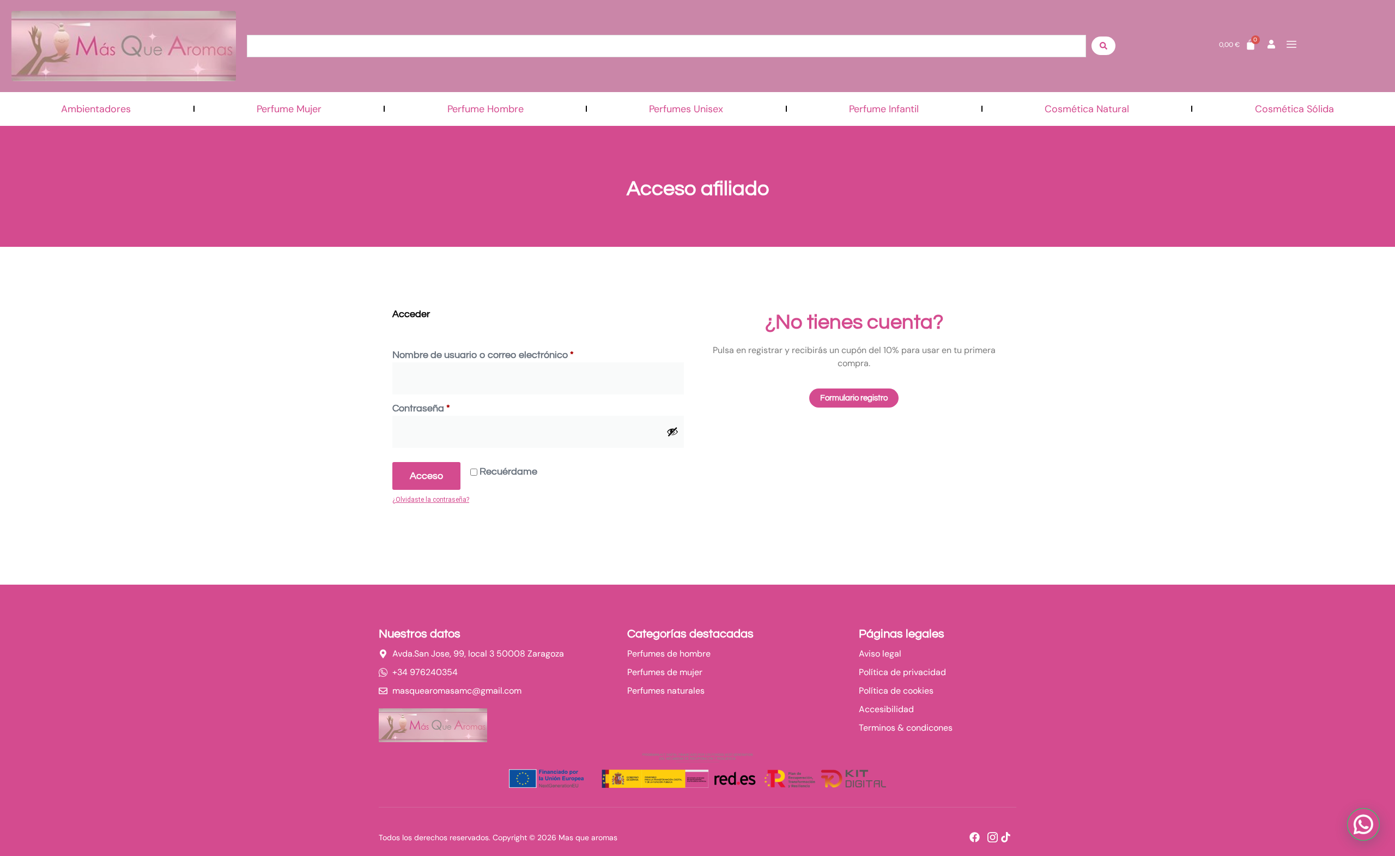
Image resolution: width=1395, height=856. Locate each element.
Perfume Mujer (289, 109)
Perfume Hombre (485, 109)
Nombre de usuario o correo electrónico (507, 354)
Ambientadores (96, 109)
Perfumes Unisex (686, 109)
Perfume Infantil (884, 109)
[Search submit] (1103, 46)
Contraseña (445, 407)
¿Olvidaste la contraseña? (430, 499)
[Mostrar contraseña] (672, 432)
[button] (1363, 824)
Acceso (426, 476)
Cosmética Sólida (1294, 109)
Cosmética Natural (1087, 109)
